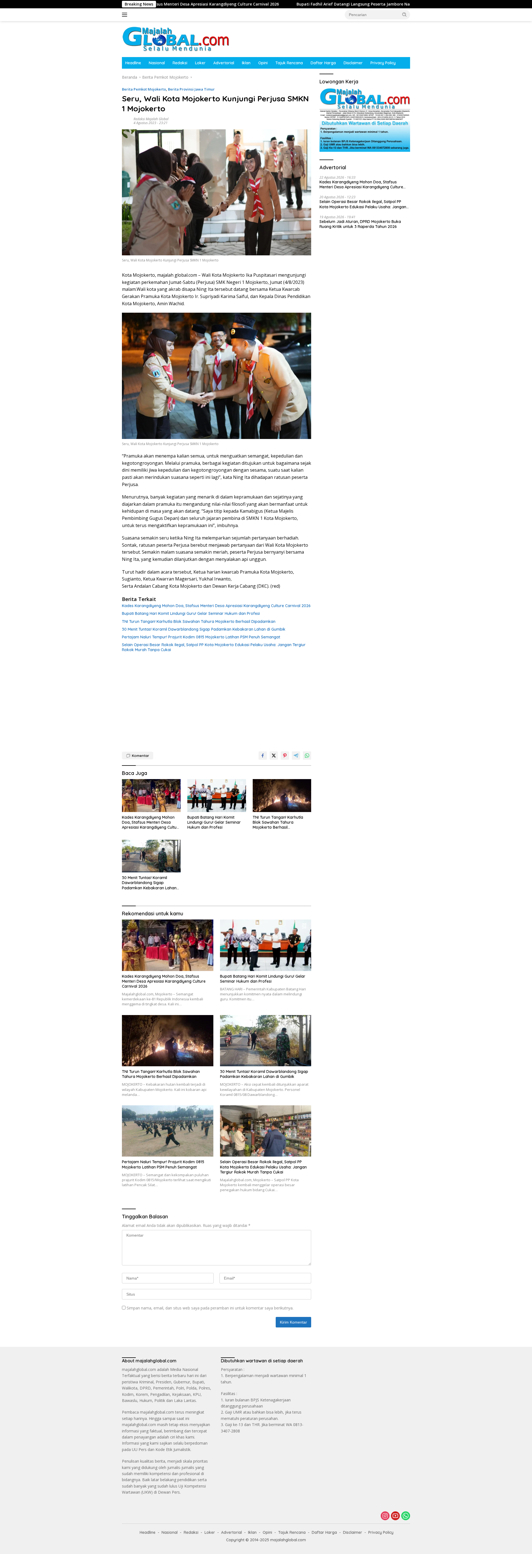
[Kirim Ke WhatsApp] (307, 755)
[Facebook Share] (263, 755)
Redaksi (180, 62)
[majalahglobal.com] (175, 38)
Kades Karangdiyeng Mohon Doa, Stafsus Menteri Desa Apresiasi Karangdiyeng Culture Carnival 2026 (216, 605)
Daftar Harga (323, 62)
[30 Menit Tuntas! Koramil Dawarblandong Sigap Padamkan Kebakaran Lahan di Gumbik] (151, 856)
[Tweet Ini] (274, 755)
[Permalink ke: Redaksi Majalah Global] (126, 120)
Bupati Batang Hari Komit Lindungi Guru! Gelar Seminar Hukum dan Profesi (191, 613)
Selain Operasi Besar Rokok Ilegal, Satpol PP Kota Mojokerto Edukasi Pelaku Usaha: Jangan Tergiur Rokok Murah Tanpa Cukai (214, 647)
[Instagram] (385, 1516)
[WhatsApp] (405, 1516)
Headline (133, 62)
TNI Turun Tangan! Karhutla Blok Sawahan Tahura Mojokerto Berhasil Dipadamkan (198, 621)
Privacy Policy (383, 62)
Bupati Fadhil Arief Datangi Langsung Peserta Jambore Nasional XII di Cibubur (298, 4)
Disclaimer (353, 62)
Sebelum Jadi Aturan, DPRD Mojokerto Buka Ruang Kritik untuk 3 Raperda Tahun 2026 (360, 224)
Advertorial (223, 62)
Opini (263, 62)
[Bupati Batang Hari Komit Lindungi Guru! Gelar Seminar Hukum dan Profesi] (216, 795)
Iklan (246, 62)
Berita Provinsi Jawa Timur (191, 89)
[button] (404, 14)
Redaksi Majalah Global (151, 119)
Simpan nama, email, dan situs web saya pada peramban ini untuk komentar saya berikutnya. (210, 1308)
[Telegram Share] (296, 755)
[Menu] (125, 14)
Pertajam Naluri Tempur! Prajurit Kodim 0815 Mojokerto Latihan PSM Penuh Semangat (201, 637)
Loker (200, 62)
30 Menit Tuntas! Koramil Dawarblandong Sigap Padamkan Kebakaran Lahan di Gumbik (203, 629)
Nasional (157, 62)
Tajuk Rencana (289, 62)
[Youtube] (395, 1516)
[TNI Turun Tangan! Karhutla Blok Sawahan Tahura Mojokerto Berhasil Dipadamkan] (282, 795)
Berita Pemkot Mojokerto (144, 89)
